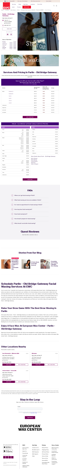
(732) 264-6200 (37, 362)
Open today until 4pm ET (7, 18)
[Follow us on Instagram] (11, 34)
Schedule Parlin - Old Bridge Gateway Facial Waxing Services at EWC (28, 285)
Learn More (34, 83)
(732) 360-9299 (7, 362)
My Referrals (35, 449)
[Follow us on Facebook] (7, 34)
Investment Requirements (55, 452)
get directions (7, 23)
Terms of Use (45, 458)
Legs (3, 160)
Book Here (9, 28)
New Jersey (13, 10)
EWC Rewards (35, 452)
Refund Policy (45, 447)
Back (3, 132)
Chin (33, 131)
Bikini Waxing (34, 158)
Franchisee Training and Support (54, 463)
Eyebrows (4, 107)
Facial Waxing (34, 161)
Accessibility (45, 460)
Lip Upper (4, 112)
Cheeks (33, 129)
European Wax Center (10, 462)
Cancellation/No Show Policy (45, 463)
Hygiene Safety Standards (25, 466)
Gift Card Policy (45, 452)
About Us (24, 451)
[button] (54, 5)
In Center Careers (24, 459)
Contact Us (35, 447)
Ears (33, 134)
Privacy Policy (45, 454)
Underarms (4, 105)
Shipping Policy (45, 449)
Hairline (33, 141)
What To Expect (34, 164)
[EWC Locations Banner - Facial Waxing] (30, 66)
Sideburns (34, 153)
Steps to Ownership (54, 458)
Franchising (25, 453)
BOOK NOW (26, 7)
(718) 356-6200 (7, 379)
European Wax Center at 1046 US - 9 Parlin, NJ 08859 (32, 10)
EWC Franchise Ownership (55, 448)
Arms (3, 129)
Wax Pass (33, 162)
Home (2, 10)
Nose (33, 150)
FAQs (33, 456)
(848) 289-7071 (7, 25)
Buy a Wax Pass (9, 31)
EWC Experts (35, 454)
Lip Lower (4, 110)
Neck (33, 148)
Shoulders (4, 167)
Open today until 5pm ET (7, 355)
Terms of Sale (45, 456)
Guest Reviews (30, 232)
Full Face (34, 139)
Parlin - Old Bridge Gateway (8, 15)
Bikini (3, 91)
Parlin (18, 10)
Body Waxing (34, 159)
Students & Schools (25, 463)
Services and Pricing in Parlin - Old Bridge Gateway (30, 73)
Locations (7, 10)
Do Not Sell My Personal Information (9, 465)
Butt (3, 145)
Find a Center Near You (25, 448)
